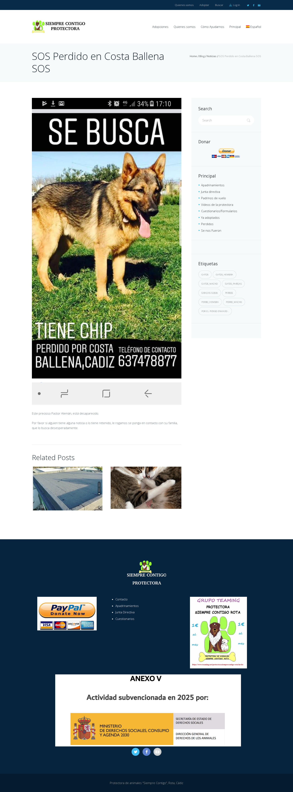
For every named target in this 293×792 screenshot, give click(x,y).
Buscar (219, 5)
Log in (236, 5)
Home (193, 56)
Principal (235, 27)
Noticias (211, 56)
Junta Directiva (125, 612)
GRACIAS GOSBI (210, 292)
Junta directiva (210, 192)
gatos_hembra (224, 274)
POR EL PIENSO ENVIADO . (215, 311)
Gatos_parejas (233, 283)
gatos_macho (210, 283)
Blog (202, 56)
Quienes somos (184, 5)
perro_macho (234, 301)
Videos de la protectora (217, 205)
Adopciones (160, 27)
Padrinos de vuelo (213, 198)
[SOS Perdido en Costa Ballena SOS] (106, 251)
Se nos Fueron (211, 230)
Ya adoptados (210, 217)
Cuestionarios (124, 619)
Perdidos (207, 224)
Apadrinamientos (212, 185)
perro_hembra (210, 301)
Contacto (121, 599)
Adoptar (204, 5)
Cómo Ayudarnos (212, 27)
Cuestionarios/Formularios (219, 211)
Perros (229, 292)
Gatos (205, 274)
